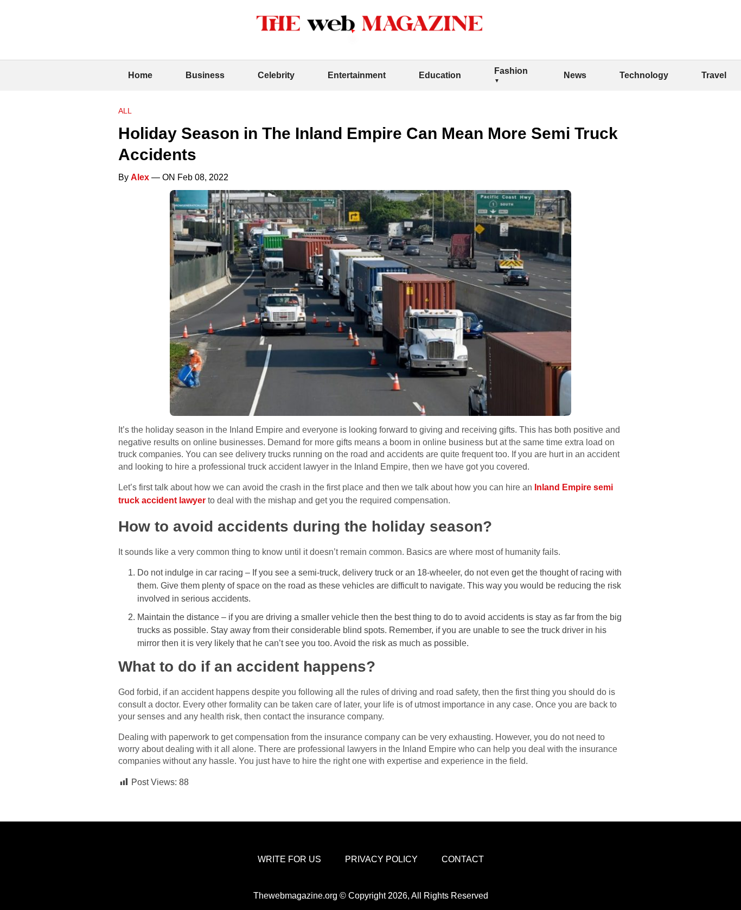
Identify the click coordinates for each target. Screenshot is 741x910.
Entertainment (357, 75)
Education (440, 75)
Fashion (511, 70)
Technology (643, 75)
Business (205, 75)
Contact (463, 859)
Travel (713, 75)
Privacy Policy (381, 859)
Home (140, 75)
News (575, 75)
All (125, 110)
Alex (140, 177)
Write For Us (289, 859)
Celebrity (276, 75)
